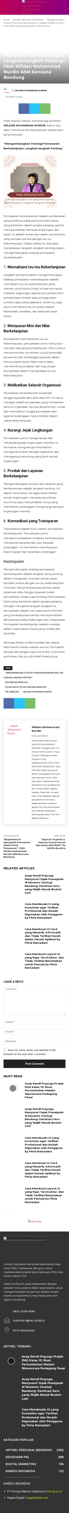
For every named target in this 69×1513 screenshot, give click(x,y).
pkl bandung (12, 692)
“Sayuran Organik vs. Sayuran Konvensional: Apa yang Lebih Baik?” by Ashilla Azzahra (50, 844)
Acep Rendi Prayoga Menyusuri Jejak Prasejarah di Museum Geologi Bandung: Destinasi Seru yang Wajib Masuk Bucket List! (44, 884)
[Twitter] (34, 108)
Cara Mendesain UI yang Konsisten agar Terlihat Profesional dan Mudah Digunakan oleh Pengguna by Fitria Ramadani (43, 910)
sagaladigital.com (37, 1497)
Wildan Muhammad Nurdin (31, 90)
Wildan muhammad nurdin (37, 692)
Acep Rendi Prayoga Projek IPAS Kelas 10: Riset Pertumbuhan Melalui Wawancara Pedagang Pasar (44, 1090)
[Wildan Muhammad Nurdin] (8, 90)
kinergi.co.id (54, 1491)
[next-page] (11, 1211)
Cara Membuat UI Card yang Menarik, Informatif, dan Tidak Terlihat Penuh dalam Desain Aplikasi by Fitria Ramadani (43, 935)
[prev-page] (6, 1211)
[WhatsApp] (45, 108)
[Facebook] (24, 108)
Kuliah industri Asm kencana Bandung (26, 687)
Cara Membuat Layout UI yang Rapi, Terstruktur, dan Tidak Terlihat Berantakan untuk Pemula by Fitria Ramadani (44, 960)
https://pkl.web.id (40, 736)
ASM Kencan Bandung (16, 682)
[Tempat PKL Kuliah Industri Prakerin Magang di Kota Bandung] (34, 7)
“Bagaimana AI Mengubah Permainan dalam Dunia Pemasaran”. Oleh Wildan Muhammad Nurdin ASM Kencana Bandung (17, 848)
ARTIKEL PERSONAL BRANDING (28, 19)
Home (7, 19)
